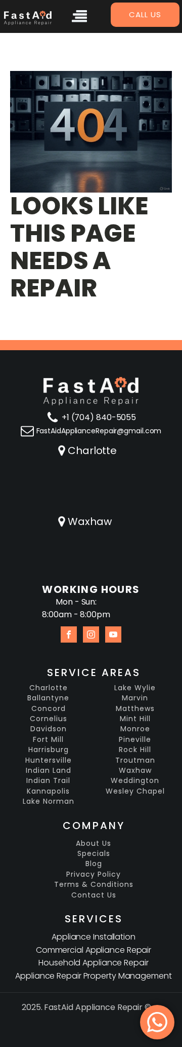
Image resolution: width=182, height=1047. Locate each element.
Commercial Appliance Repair (93, 950)
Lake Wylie (135, 688)
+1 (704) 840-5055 (99, 417)
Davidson (48, 729)
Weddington (135, 780)
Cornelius (48, 719)
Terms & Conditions (93, 884)
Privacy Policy (93, 874)
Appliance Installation (93, 937)
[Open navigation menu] (79, 17)
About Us (93, 843)
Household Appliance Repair (93, 962)
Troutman (135, 760)
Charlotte (92, 450)
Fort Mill (48, 739)
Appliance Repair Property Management (93, 976)
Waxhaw (89, 521)
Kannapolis (48, 791)
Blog (93, 864)
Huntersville (48, 760)
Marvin (135, 698)
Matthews (135, 709)
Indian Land (48, 770)
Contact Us (93, 895)
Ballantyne (48, 698)
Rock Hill (135, 750)
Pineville (135, 739)
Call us (145, 14)
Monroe (135, 729)
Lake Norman (48, 801)
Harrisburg (48, 750)
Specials (93, 853)
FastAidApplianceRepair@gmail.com (99, 431)
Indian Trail (48, 780)
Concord (48, 709)
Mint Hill (135, 719)
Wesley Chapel (135, 791)
